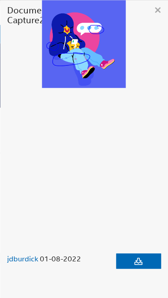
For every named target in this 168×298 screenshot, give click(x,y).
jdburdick (22, 258)
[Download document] (138, 261)
